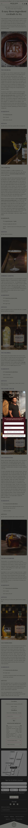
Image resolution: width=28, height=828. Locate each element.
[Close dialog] (24, 392)
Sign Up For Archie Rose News (14, 431)
